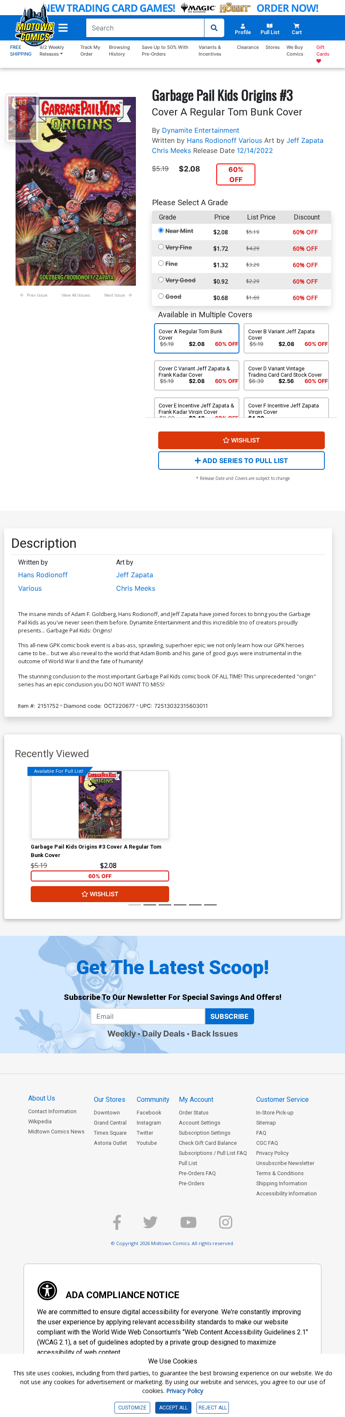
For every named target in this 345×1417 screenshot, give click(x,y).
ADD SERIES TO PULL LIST (244, 460)
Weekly (121, 1034)
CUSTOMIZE (132, 1408)
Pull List (188, 1163)
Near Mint (179, 230)
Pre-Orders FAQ (197, 1173)
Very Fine (178, 247)
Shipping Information (281, 1183)
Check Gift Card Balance (208, 1143)
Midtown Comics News (56, 1131)
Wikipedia (40, 1121)
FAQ (261, 1133)
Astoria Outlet (110, 1143)
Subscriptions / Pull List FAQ (213, 1153)
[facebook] (117, 1226)
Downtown (107, 1112)
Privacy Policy (272, 1153)
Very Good (180, 280)
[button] (63, 28)
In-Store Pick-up (275, 1112)
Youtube (147, 1143)
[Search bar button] (214, 28)
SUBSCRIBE (229, 1016)
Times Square (110, 1133)
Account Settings (199, 1123)
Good (173, 296)
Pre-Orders (191, 1183)
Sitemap (266, 1123)
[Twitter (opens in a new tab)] (150, 1226)
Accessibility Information (286, 1193)
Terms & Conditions (280, 1173)
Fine (171, 263)
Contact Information (52, 1111)
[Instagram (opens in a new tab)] (225, 1226)
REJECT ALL (213, 1408)
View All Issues (75, 295)
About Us (41, 1098)
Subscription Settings (205, 1133)
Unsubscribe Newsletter (285, 1163)
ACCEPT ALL (173, 1408)
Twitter (145, 1133)
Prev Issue (37, 295)
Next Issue (114, 295)
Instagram (149, 1123)
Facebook (149, 1112)
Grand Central (110, 1123)
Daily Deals (163, 1034)
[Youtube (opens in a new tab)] (188, 1226)
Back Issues (214, 1034)
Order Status (194, 1112)
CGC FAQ (267, 1143)
